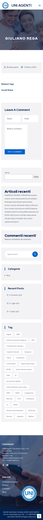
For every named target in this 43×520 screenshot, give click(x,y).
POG (19, 399)
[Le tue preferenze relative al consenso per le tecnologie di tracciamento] (39, 516)
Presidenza (30, 399)
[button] (39, 5)
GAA (8, 375)
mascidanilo (14, 67)
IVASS (17, 393)
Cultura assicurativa (28, 364)
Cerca (7, 172)
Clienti (8, 358)
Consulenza (20, 358)
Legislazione (29, 393)
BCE (33, 340)
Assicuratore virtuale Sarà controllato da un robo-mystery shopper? (20, 218)
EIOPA (8, 369)
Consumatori (11, 364)
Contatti (6, 488)
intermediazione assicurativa (16, 387)
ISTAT (8, 393)
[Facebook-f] (3, 465)
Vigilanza (20, 416)
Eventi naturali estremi (24, 369)
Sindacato (31, 410)
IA (15, 375)
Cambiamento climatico (14, 346)
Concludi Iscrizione (10, 481)
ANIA (18, 334)
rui (7, 405)
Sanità (15, 405)
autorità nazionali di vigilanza (16, 340)
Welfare (31, 416)
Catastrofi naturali (12, 352)
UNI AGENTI (21, 5)
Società (9, 416)
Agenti (8, 334)
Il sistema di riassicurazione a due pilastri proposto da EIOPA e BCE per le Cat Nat (21, 211)
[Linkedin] (7, 465)
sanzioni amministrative (14, 410)
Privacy (5, 485)
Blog (8, 275)
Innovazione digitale (13, 381)
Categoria (27, 352)
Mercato (9, 399)
